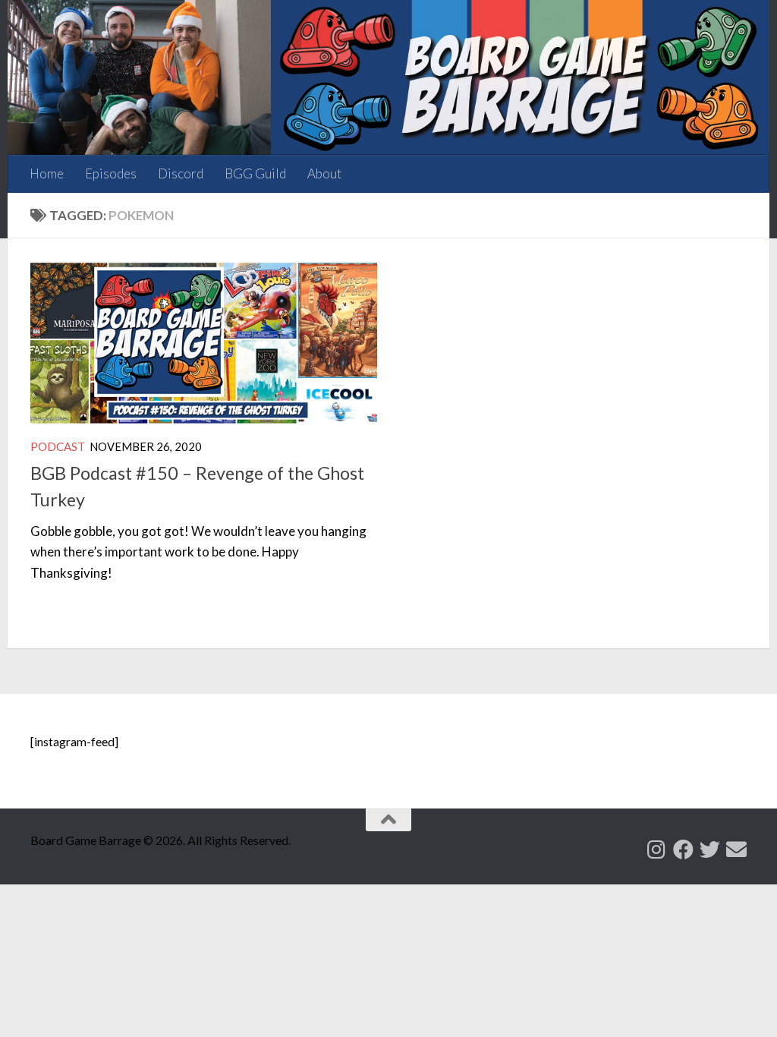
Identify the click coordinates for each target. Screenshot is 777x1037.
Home (47, 173)
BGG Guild (255, 173)
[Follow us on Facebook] (683, 849)
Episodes (111, 173)
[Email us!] (736, 849)
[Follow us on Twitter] (710, 849)
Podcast (57, 446)
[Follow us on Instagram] (656, 849)
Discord (180, 173)
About (324, 173)
